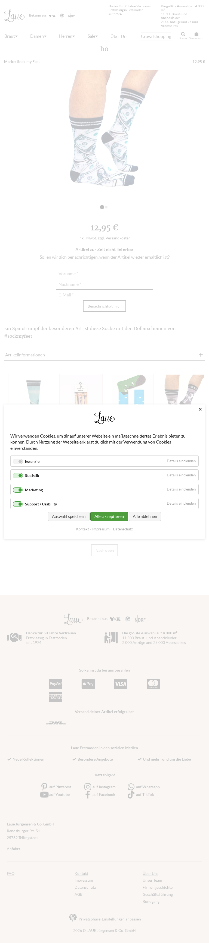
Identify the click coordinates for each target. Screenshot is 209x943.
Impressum (101, 529)
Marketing (34, 490)
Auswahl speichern (68, 516)
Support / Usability (41, 504)
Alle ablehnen (145, 516)
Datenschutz (123, 529)
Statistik (32, 475)
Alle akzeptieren (109, 516)
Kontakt (82, 529)
